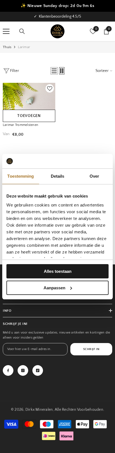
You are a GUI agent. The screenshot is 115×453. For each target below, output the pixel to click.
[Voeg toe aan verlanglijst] (49, 88)
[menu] (6, 31)
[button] (54, 70)
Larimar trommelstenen (20, 125)
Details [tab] (57, 176)
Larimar (24, 47)
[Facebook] (8, 370)
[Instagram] (23, 370)
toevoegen (28, 116)
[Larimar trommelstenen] (29, 100)
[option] (57, 17)
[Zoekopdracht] (22, 31)
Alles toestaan (57, 271)
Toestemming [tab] (20, 176)
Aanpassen (54, 287)
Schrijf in (91, 349)
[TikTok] (37, 370)
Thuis (7, 47)
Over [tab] (94, 176)
